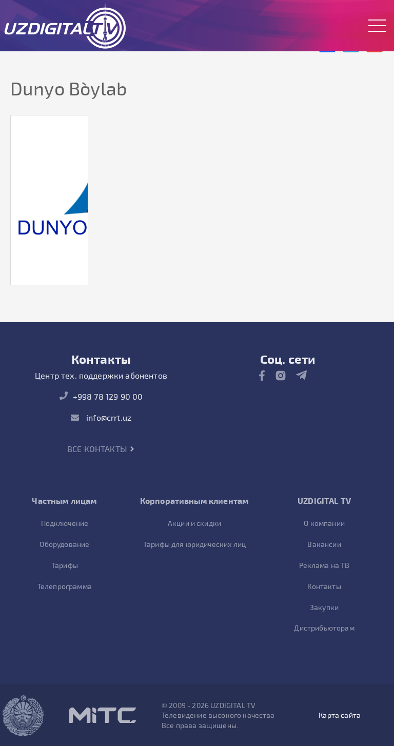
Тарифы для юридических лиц (194, 544)
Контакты (324, 586)
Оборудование (64, 544)
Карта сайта (340, 715)
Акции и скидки (194, 523)
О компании (324, 523)
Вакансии (324, 544)
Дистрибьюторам (324, 627)
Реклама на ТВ (324, 565)
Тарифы (64, 565)
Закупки (324, 607)
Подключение (65, 523)
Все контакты (98, 449)
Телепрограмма (64, 586)
